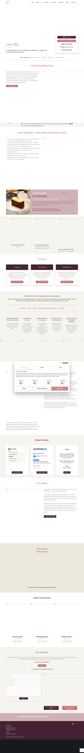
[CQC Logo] (12, 450)
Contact (7, 732)
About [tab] (60, 367)
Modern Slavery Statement (11, 728)
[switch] (35, 383)
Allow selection (42, 388)
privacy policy (34, 701)
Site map (7, 731)
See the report (12, 460)
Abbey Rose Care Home (38, 453)
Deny (24, 388)
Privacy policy (8, 725)
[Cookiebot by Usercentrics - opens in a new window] (63, 363)
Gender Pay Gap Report (10, 729)
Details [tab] (42, 367)
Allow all (60, 388)
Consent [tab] (23, 367)
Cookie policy (8, 726)
